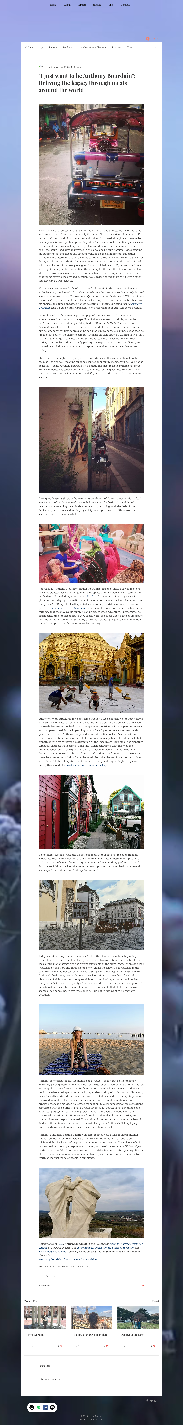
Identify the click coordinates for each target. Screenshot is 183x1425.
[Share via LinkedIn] (54, 1276)
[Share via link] (61, 1276)
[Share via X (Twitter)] (47, 1276)
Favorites (116, 47)
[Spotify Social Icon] (38, 1407)
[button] (155, 47)
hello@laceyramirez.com (91, 1419)
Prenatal (53, 47)
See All (155, 1301)
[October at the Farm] (138, 1317)
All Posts (28, 47)
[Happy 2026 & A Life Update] (91, 1317)
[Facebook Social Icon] (45, 1407)
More (129, 47)
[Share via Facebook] (40, 1276)
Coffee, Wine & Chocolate (93, 47)
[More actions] (142, 67)
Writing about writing (49, 1266)
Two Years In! (36, 1334)
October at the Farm (132, 1334)
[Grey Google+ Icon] (156, 1401)
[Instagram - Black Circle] (31, 1407)
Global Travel (68, 1266)
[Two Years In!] (45, 1317)
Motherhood (69, 47)
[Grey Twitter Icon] (151, 1401)
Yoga (41, 47)
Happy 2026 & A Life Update (90, 1334)
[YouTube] (52, 1407)
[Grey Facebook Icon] (147, 1401)
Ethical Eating (83, 1266)
